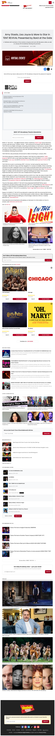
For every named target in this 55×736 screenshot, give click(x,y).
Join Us (22, 730)
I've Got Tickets (20, 299)
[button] (50, 2)
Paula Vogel (38, 143)
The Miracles (48, 169)
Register (42, 2)
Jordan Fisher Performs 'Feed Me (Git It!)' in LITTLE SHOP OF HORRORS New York (31, 351)
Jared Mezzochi (13, 197)
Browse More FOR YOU (26, 560)
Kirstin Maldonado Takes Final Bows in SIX (22, 457)
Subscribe (47, 433)
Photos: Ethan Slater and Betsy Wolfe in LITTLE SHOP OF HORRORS (19, 607)
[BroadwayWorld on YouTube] (38, 727)
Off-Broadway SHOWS (7, 467)
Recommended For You (8, 523)
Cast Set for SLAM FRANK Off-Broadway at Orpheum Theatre (13, 111)
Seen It (7, 299)
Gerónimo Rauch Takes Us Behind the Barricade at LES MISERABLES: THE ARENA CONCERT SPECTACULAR (25, 635)
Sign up (48, 571)
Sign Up (27, 81)
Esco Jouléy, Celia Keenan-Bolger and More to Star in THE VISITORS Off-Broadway (24, 690)
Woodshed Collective (20, 178)
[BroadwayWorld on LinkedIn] (28, 727)
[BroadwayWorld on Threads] (35, 727)
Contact (18, 730)
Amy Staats (44, 158)
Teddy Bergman (38, 178)
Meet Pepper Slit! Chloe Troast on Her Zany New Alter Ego (26, 442)
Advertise (9, 730)
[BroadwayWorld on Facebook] (22, 727)
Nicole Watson (40, 188)
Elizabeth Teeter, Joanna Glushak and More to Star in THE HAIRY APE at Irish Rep (14, 102)
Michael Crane (25, 160)
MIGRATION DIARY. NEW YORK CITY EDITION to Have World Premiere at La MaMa (31, 382)
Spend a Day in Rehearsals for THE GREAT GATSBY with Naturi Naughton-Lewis (30, 447)
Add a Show (18, 515)
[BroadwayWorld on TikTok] (32, 727)
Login (46, 2)
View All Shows (8, 515)
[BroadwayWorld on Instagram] (25, 727)
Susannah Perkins (42, 160)
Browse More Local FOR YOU (42, 249)
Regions (34, 730)
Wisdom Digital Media (24, 732)
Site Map (40, 730)
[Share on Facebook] (45, 69)
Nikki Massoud (46, 185)
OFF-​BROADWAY (27, 8)
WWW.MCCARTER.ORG (15, 202)
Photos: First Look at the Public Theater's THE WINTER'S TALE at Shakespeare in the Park (25, 663)
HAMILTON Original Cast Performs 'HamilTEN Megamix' (25, 452)
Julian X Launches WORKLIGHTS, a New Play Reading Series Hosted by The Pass (13, 106)
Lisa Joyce (12, 160)
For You (8, 204)
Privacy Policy (42, 732)
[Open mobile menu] (53, 2)
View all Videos (6, 463)
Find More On (26, 341)
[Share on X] (48, 69)
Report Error (45, 730)
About (13, 730)
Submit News (28, 730)
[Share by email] (51, 69)
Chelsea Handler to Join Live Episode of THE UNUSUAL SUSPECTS (14, 97)
